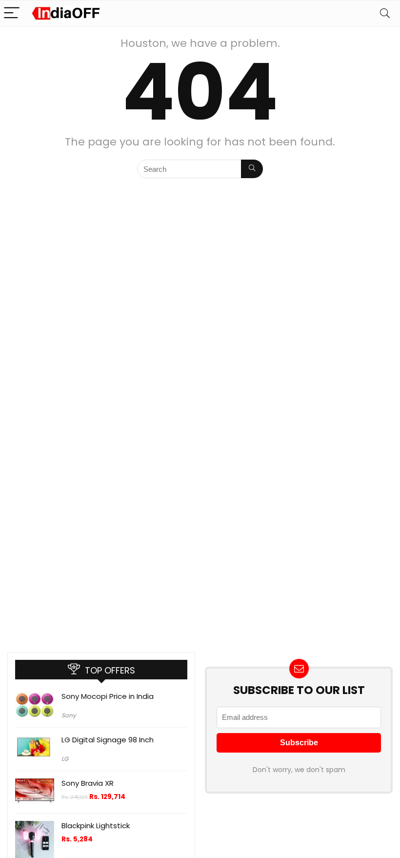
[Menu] (11, 13)
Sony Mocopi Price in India (107, 696)
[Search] (385, 13)
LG (64, 759)
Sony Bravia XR (87, 783)
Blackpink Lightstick (95, 825)
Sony (68, 715)
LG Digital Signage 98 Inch (107, 740)
